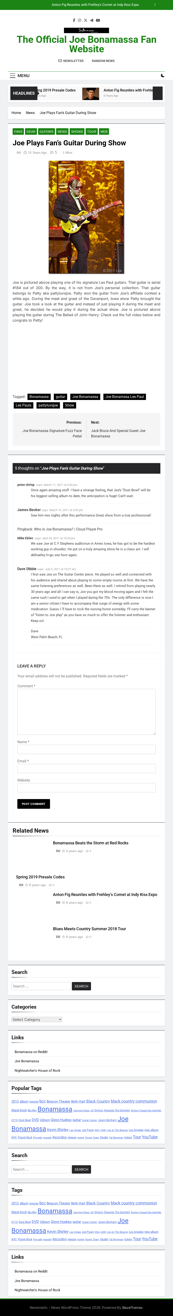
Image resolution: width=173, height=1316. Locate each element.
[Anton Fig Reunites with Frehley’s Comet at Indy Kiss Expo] (81, 96)
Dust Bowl (25, 1120)
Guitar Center (89, 1120)
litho (97, 1130)
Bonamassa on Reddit (31, 1052)
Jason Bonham (107, 1120)
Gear (31, 131)
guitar (60, 397)
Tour (91, 131)
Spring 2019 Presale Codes (44, 90)
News (62, 131)
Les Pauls (23, 405)
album (24, 1101)
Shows (77, 131)
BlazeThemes (132, 1307)
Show (69, 405)
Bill (19, 152)
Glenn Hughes (61, 1120)
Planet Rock (25, 1137)
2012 (15, 1101)
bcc (42, 1101)
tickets (128, 1137)
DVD (35, 1120)
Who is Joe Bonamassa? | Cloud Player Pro (68, 529)
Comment (26, 686)
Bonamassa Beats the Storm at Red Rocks (90, 843)
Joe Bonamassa (85, 397)
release (72, 1137)
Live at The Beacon (117, 1130)
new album (151, 1130)
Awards (34, 1101)
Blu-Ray (32, 1110)
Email (23, 761)
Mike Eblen (25, 538)
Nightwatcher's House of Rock (37, 1071)
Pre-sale (37, 1137)
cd (92, 1110)
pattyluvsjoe (48, 405)
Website (23, 780)
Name (23, 742)
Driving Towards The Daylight (112, 1110)
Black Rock (19, 1110)
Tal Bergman (116, 1137)
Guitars (46, 131)
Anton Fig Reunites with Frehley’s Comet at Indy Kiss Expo (105, 894)
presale (47, 1137)
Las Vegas (75, 1130)
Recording (59, 1137)
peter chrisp (25, 485)
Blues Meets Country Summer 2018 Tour (108, 5)
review (80, 1137)
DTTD (14, 1120)
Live (103, 1130)
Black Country (98, 1101)
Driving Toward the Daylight (146, 1110)
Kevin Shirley (57, 1129)
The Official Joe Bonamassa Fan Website (87, 44)
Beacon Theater (58, 1101)
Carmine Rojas (81, 1110)
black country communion (134, 1101)
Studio (104, 1137)
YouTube (150, 1137)
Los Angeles (136, 1130)
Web (103, 131)
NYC (14, 1137)
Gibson (45, 1120)
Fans (18, 131)
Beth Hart (78, 1102)
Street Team (92, 1137)
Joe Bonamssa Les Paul (124, 397)
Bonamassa (39, 397)
